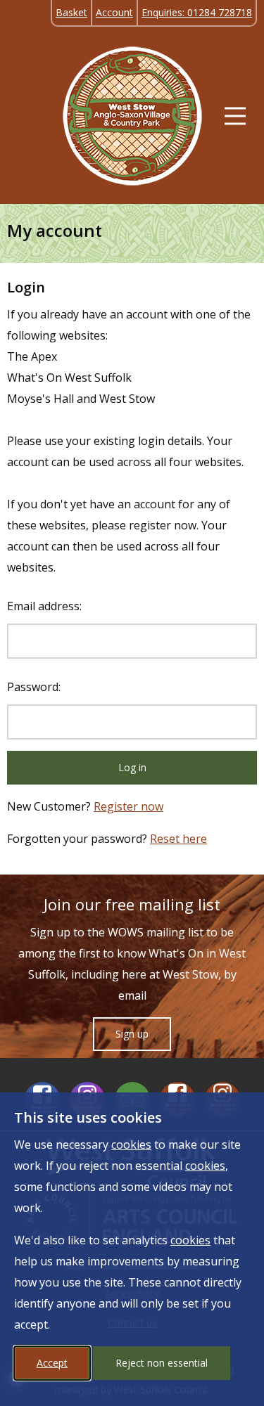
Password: (34, 687)
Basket (71, 12)
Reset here (178, 838)
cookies (131, 1144)
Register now (128, 806)
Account (114, 12)
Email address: (44, 606)
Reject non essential (161, 1362)
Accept (52, 1362)
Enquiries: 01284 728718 (197, 12)
